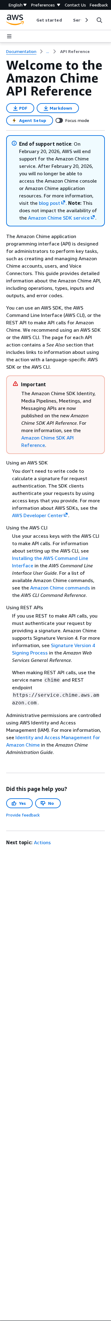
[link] (75, 51)
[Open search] (99, 20)
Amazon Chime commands (60, 588)
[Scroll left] (31, 20)
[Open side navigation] (9, 36)
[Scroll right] (86, 20)
